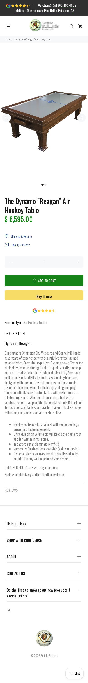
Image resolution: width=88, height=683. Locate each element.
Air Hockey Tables (35, 322)
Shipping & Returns (21, 236)
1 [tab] (42, 185)
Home (7, 39)
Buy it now (44, 296)
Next (81, 118)
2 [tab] (45, 185)
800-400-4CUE (67, 5)
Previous (6, 118)
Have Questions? (20, 244)
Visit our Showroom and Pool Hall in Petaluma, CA (44, 10)
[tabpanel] (44, 115)
